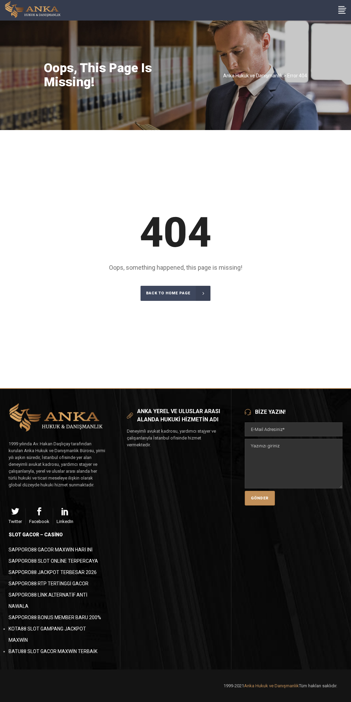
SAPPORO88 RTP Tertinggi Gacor (48, 583)
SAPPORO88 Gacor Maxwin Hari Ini (51, 549)
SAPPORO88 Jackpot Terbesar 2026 (53, 572)
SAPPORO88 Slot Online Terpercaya (53, 561)
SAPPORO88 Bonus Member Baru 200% (55, 617)
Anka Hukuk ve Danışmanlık (252, 75)
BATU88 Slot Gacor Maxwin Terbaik (53, 651)
